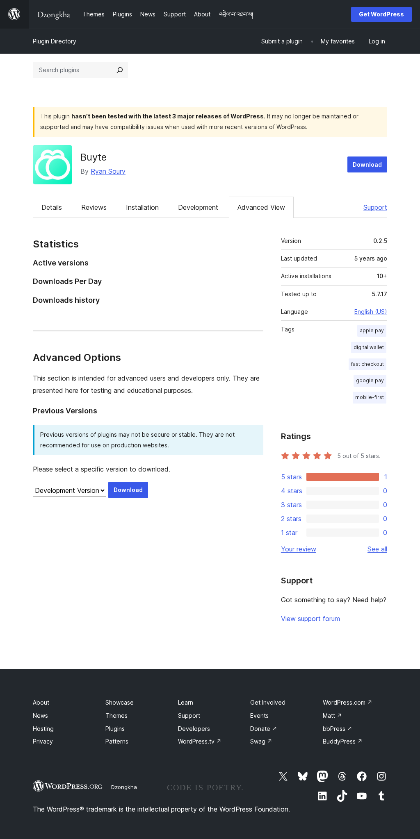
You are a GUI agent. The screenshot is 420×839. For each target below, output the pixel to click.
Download (367, 164)
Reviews (94, 207)
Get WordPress (381, 14)
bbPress (337, 728)
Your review (298, 549)
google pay (370, 380)
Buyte (93, 157)
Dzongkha (124, 787)
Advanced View (261, 207)
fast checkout (367, 364)
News (40, 715)
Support (375, 207)
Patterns (116, 741)
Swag (261, 741)
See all (377, 549)
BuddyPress (343, 741)
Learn (185, 702)
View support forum (310, 619)
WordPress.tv (199, 741)
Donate (263, 728)
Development (198, 207)
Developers (194, 728)
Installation (142, 207)
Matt (332, 715)
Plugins (115, 728)
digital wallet (369, 347)
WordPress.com (347, 702)
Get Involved (267, 702)
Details (51, 207)
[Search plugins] (120, 70)
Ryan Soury (108, 171)
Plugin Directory (54, 41)
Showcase (119, 702)
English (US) (370, 311)
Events (259, 715)
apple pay (372, 330)
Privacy (43, 741)
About (41, 702)
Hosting (43, 728)
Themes (116, 715)
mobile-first (369, 397)
